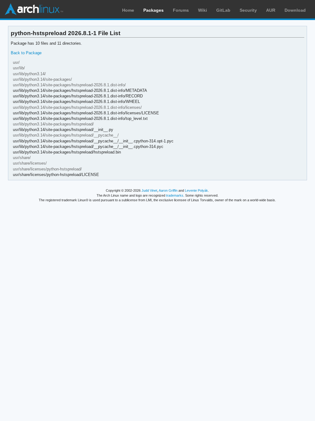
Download (295, 10)
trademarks (174, 195)
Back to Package (26, 53)
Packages (153, 10)
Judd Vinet (149, 190)
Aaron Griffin (168, 190)
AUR (270, 10)
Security (248, 10)
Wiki (202, 10)
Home (128, 10)
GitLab (223, 10)
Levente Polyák (196, 190)
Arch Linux (34, 9)
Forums (181, 10)
